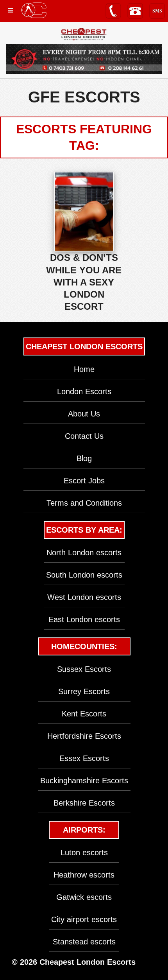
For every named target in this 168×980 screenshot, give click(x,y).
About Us (84, 413)
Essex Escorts (84, 758)
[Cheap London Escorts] (84, 34)
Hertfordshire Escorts (84, 736)
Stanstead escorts (84, 941)
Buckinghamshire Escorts (84, 780)
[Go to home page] (33, 10)
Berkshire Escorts (84, 803)
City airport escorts (84, 919)
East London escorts (84, 619)
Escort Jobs (84, 480)
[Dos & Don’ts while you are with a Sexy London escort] (84, 211)
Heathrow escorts (84, 875)
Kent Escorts (84, 713)
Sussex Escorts (84, 669)
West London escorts (84, 597)
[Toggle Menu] (10, 10)
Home (84, 369)
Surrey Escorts (84, 691)
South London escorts (84, 575)
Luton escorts (84, 852)
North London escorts (84, 552)
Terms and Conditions (84, 503)
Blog (84, 458)
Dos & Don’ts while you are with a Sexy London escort (84, 282)
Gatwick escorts (84, 897)
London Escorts (84, 391)
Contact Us (84, 436)
